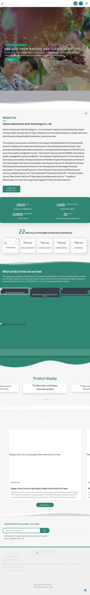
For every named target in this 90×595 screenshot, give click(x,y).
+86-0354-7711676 (14, 568)
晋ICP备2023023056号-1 (43, 585)
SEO (51, 588)
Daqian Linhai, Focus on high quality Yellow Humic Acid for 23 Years (39, 489)
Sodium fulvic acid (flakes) (45, 390)
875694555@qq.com (16, 571)
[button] (1, 293)
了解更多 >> (11, 59)
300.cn (45, 588)
